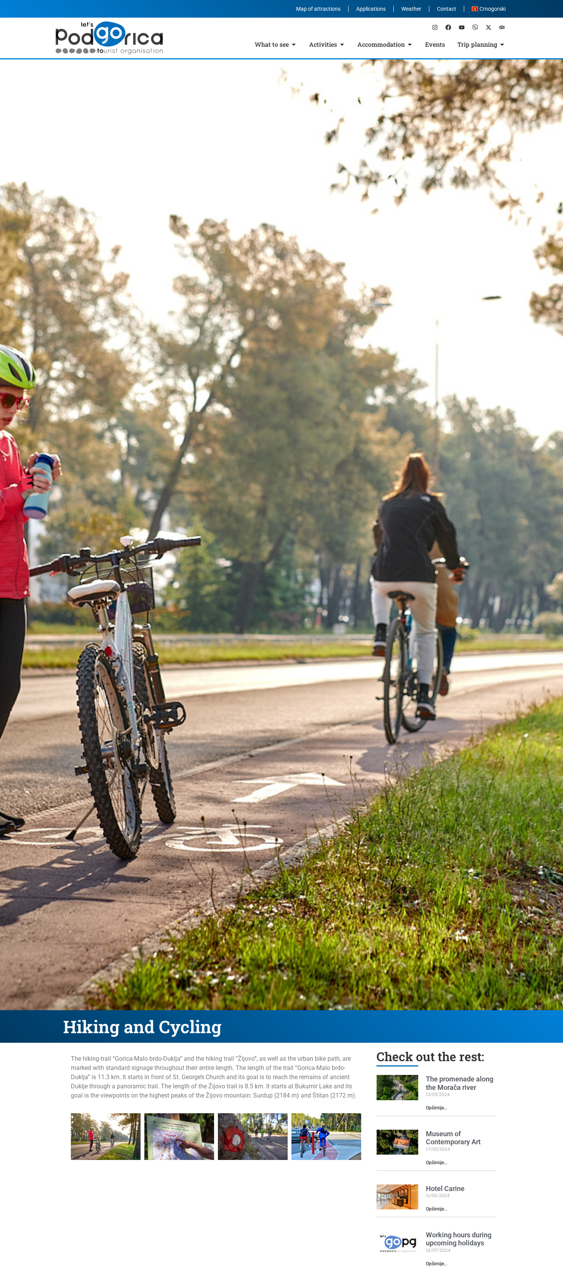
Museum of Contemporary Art (453, 1138)
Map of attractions (318, 9)
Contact (446, 9)
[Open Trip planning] (502, 44)
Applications (371, 9)
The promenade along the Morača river (459, 1083)
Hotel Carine (445, 1188)
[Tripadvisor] (501, 27)
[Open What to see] (294, 44)
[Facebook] (448, 27)
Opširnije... (436, 1108)
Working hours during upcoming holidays (458, 1239)
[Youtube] (461, 27)
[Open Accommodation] (410, 44)
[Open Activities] (342, 44)
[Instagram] (434, 27)
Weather (411, 9)
